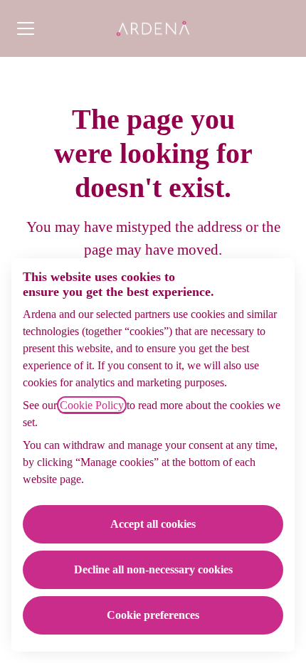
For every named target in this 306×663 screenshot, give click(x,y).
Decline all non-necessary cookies (153, 569)
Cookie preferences (153, 615)
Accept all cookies (153, 524)
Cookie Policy (92, 405)
